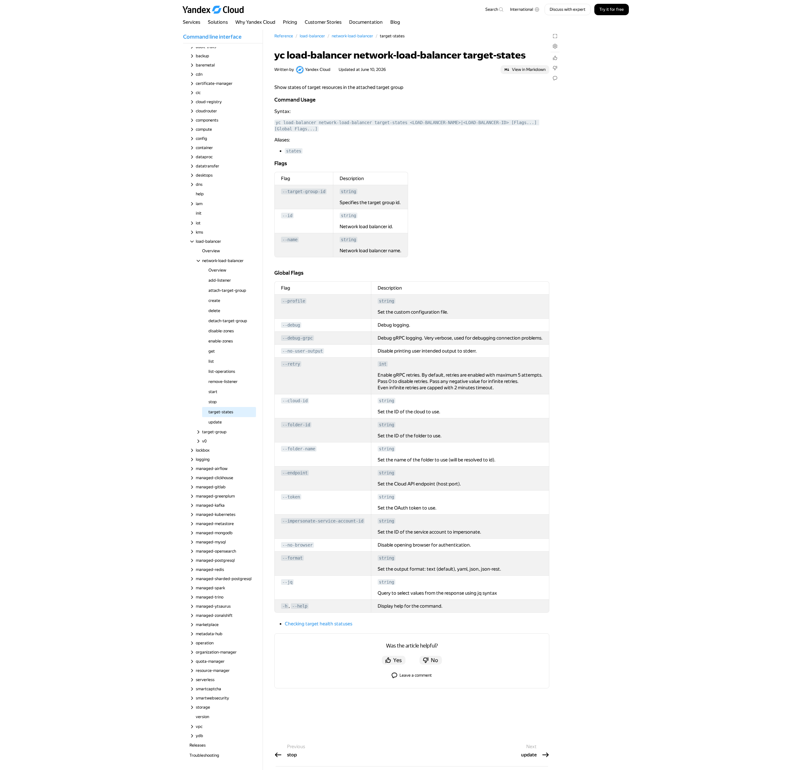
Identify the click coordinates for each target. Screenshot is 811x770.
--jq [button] (287, 582)
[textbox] (494, 9)
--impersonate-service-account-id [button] (322, 520)
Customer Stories (323, 22)
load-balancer (312, 36)
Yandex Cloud (317, 69)
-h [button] (284, 606)
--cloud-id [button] (295, 400)
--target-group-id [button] (303, 191)
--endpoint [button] (295, 472)
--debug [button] (291, 325)
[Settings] (555, 46)
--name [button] (289, 239)
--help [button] (299, 606)
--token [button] (291, 496)
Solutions (218, 22)
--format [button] (292, 557)
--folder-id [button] (296, 424)
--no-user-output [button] (302, 351)
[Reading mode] (555, 36)
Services (191, 22)
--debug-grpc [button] (297, 338)
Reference (283, 36)
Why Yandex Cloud (255, 22)
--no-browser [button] (297, 545)
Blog (395, 22)
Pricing (290, 22)
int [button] (382, 363)
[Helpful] (555, 57)
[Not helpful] (555, 68)
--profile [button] (293, 301)
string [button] (348, 191)
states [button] (293, 150)
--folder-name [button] (298, 448)
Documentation (366, 22)
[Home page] (216, 9)
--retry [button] (291, 363)
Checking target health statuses (318, 624)
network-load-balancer (352, 36)
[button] (525, 9)
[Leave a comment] (555, 78)
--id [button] (287, 215)
